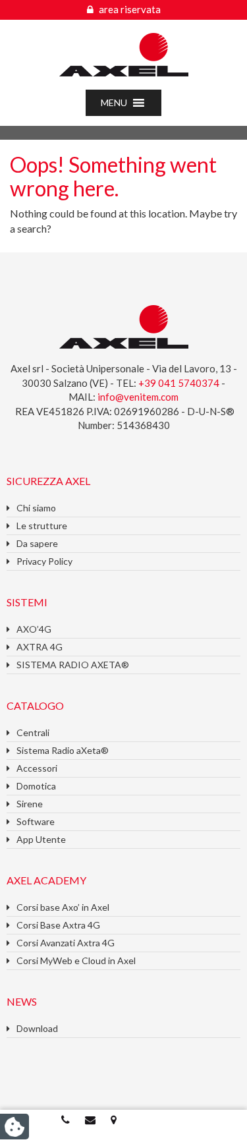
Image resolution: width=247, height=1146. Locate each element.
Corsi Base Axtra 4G (58, 925)
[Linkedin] (181, 1119)
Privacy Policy (44, 561)
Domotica (36, 785)
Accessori (36, 768)
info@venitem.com (137, 397)
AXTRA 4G (39, 646)
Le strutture (41, 525)
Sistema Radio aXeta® (62, 750)
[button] (114, 103)
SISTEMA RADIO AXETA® (72, 664)
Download (37, 1028)
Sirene (29, 803)
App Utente (41, 839)
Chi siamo (36, 507)
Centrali (32, 732)
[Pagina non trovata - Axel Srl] (123, 53)
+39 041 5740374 (179, 383)
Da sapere (37, 543)
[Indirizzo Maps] (114, 1119)
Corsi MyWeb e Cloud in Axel (76, 960)
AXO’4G (33, 629)
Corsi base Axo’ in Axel (62, 907)
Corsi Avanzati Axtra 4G (65, 942)
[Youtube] (159, 1119)
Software (35, 821)
